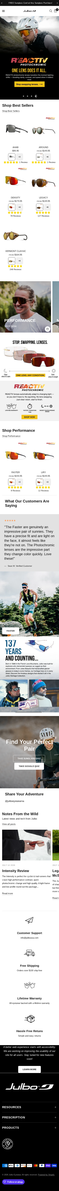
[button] (29, 758)
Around (43, 147)
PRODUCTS (10, 1127)
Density (15, 197)
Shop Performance (11, 436)
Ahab (15, 147)
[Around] (43, 130)
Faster (15, 472)
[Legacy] (43, 180)
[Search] (50, 11)
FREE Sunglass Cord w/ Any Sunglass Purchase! (29, 3)
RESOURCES (11, 1107)
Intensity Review (15, 871)
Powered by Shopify (46, 1175)
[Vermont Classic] (15, 233)
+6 (47, 157)
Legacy (43, 197)
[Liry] (43, 455)
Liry (43, 472)
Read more (7, 893)
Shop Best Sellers (11, 111)
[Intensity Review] (26, 845)
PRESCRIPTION (13, 1117)
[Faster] (15, 455)
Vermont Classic (15, 251)
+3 (19, 157)
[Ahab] (15, 130)
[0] (55, 11)
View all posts (9, 824)
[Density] (15, 180)
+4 (19, 207)
